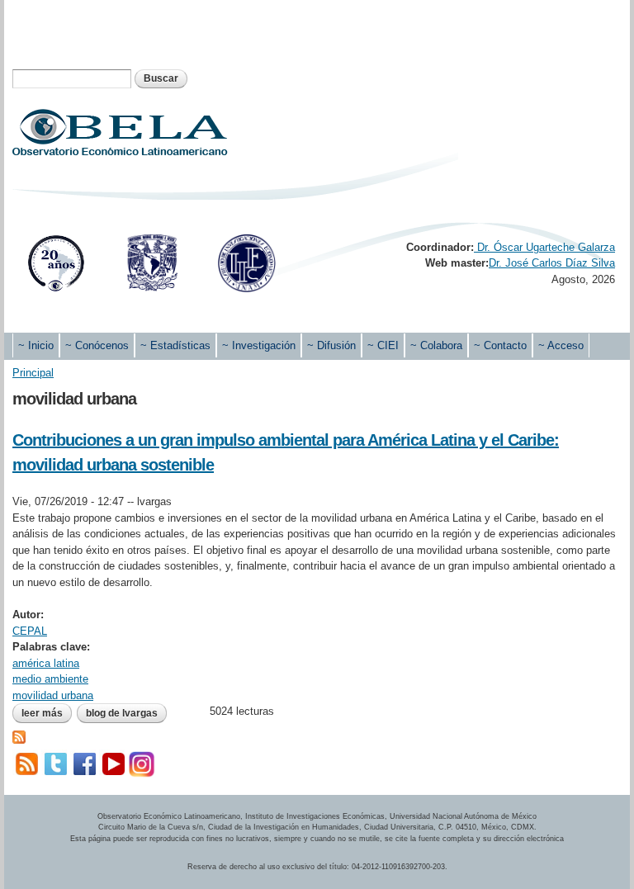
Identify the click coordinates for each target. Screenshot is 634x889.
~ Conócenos (97, 345)
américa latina (45, 663)
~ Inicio (36, 345)
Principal (33, 372)
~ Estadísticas (175, 345)
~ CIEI (383, 345)
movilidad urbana (52, 695)
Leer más (46, 713)
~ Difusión (331, 345)
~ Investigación (259, 345)
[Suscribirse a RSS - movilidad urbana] (19, 736)
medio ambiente (50, 679)
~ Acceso (561, 345)
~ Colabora (436, 345)
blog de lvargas (122, 713)
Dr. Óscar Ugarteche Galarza (544, 247)
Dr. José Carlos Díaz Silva (552, 263)
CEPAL (29, 631)
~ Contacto (500, 345)
